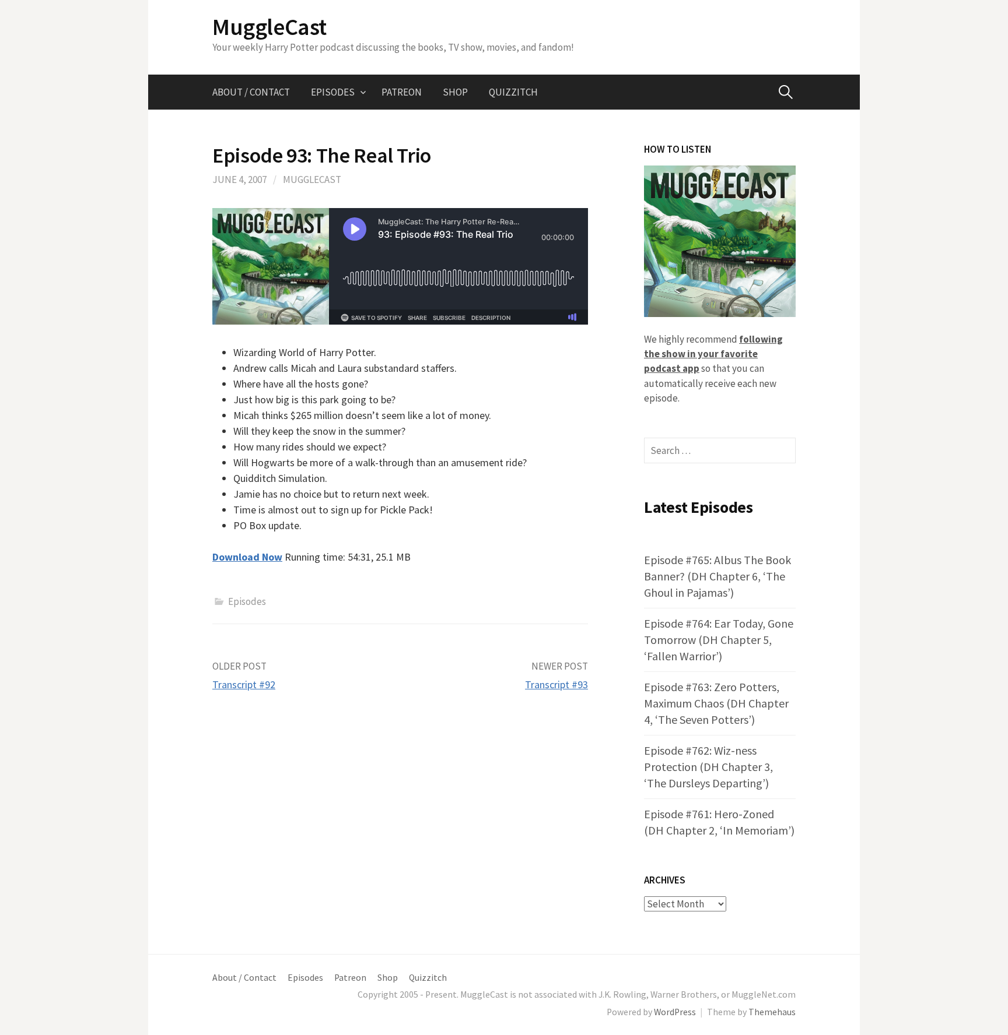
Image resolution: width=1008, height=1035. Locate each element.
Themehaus (772, 1012)
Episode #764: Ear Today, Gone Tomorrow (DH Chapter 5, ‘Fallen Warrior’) (718, 639)
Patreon (402, 92)
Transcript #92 (243, 684)
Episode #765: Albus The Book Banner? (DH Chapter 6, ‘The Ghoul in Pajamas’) (717, 576)
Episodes (333, 92)
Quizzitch (513, 92)
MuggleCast (269, 26)
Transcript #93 (556, 684)
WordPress (675, 1012)
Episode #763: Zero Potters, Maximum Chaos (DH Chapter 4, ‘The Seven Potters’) (716, 703)
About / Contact (251, 92)
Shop (455, 92)
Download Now (247, 557)
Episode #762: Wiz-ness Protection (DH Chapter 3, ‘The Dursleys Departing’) (708, 766)
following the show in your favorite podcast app (713, 354)
